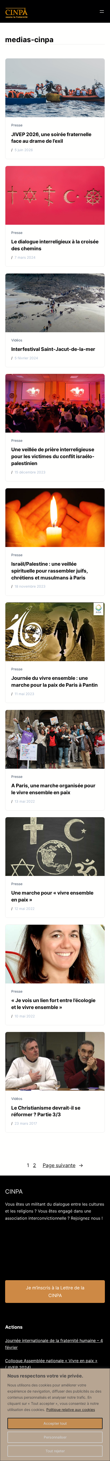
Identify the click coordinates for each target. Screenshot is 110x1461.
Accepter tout (55, 1423)
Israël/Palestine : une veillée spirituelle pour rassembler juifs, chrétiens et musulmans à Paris (49, 571)
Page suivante (63, 1165)
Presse (17, 125)
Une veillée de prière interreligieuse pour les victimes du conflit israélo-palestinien (52, 456)
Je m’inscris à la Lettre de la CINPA (55, 1291)
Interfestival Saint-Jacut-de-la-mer (53, 349)
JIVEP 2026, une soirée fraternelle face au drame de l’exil (51, 137)
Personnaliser (55, 1437)
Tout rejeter (55, 1451)
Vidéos (16, 340)
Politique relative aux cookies (70, 1409)
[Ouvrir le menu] (102, 11)
